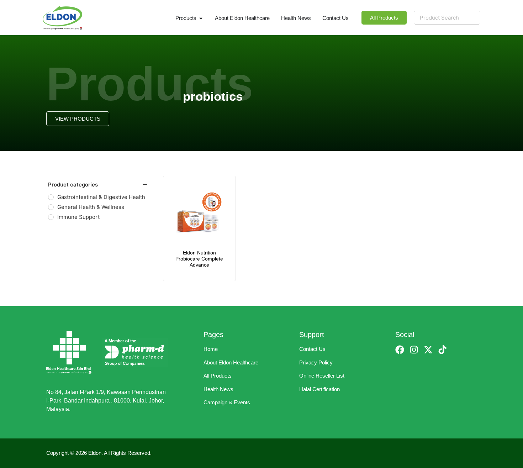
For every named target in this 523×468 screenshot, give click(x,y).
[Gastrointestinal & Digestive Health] (51, 197)
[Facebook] (399, 349)
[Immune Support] (51, 217)
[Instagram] (414, 349)
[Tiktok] (442, 349)
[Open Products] (201, 18)
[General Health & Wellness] (51, 207)
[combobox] (447, 18)
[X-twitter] (428, 349)
